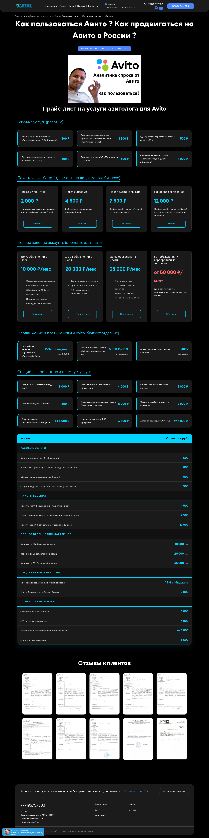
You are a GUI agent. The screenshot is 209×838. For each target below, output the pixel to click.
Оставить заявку (181, 6)
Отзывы (81, 6)
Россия (111, 4)
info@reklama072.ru (30, 822)
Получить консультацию (174, 791)
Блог (71, 6)
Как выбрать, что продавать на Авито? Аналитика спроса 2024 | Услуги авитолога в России (68, 16)
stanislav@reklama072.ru (135, 791)
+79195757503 (155, 4)
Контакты (93, 6)
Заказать (38, 223)
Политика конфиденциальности (77, 831)
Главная (18, 16)
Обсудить (171, 314)
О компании (51, 6)
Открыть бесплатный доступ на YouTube (104, 48)
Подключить (38, 314)
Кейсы (63, 6)
